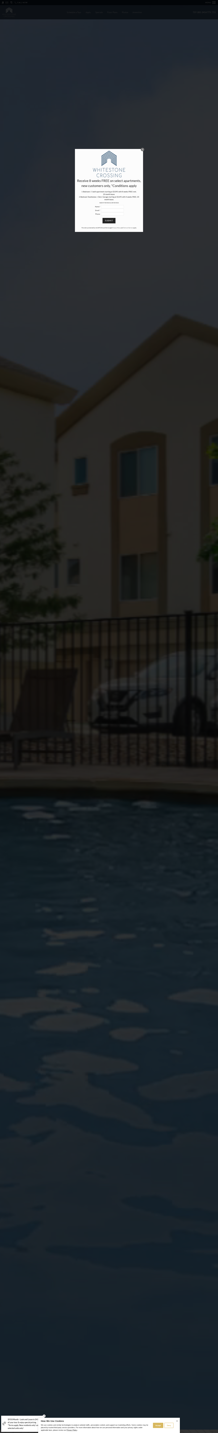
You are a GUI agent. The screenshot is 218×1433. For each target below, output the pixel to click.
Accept (158, 1425)
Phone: (97, 214)
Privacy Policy (72, 1430)
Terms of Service (128, 228)
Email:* (97, 210)
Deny (169, 1425)
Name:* (97, 207)
